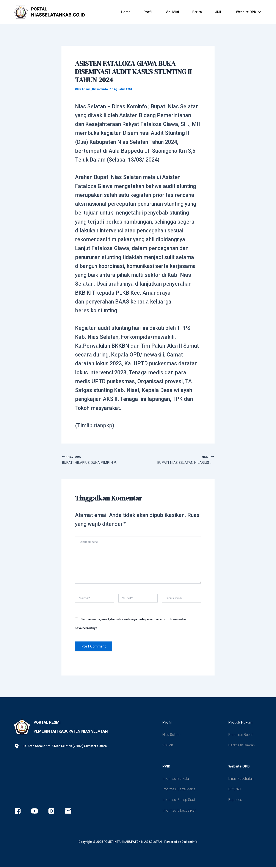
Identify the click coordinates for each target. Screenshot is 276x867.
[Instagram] (51, 811)
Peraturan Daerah (241, 745)
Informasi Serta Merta (178, 789)
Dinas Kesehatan (241, 779)
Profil (148, 12)
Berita (197, 12)
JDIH (219, 12)
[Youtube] (34, 811)
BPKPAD (234, 789)
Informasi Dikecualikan (179, 810)
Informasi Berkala (175, 779)
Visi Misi (172, 12)
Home (125, 12)
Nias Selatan (171, 735)
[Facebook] (18, 811)
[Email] (68, 811)
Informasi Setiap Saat (178, 800)
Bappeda (235, 800)
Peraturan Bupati (240, 735)
